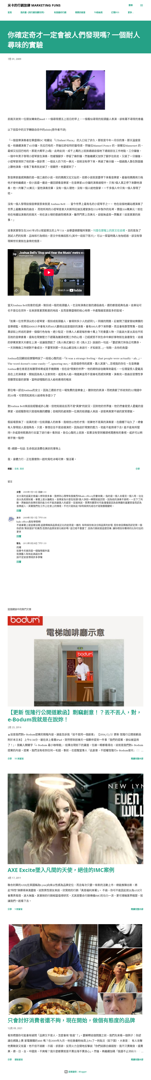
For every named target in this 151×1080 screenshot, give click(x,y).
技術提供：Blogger (77, 1071)
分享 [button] (138, 468)
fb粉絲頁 (98, 12)
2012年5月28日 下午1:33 (34, 543)
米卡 (19, 517)
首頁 (10, 12)
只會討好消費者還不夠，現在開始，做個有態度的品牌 (71, 1020)
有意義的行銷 (60, 12)
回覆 (19, 510)
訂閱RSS (115, 12)
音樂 (16, 468)
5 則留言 (19, 909)
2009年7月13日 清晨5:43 (34, 492)
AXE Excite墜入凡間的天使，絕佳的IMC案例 (61, 870)
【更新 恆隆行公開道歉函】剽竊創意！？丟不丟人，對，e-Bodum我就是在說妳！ (75, 716)
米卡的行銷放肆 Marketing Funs (34, 5)
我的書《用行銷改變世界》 (32, 12)
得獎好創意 (80, 12)
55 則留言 (19, 758)
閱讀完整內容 (137, 758)
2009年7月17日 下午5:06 (34, 517)
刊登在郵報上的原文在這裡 (109, 230)
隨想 (22, 468)
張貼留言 (19, 1059)
